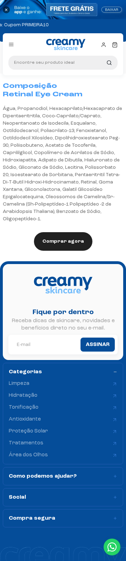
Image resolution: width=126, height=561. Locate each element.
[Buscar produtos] (109, 63)
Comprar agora (63, 241)
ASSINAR (98, 344)
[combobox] (63, 63)
